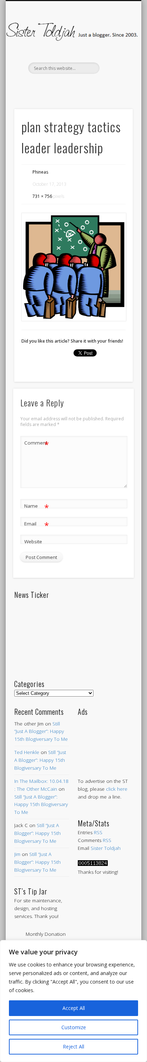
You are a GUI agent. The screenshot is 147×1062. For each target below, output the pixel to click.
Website (33, 541)
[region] (73, 1001)
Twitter (57, 86)
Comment (36, 443)
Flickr (87, 86)
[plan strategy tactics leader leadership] (73, 267)
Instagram (102, 86)
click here (116, 789)
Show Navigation (115, 64)
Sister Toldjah (106, 848)
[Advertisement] (105, 740)
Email (36, 524)
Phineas (40, 172)
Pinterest (72, 86)
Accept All (73, 1008)
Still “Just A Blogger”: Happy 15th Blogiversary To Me (41, 731)
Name (36, 507)
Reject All (73, 1046)
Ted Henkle (26, 752)
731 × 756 (42, 196)
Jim (17, 854)
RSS (98, 832)
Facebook (42, 86)
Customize (73, 1027)
